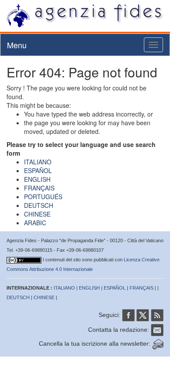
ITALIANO (37, 161)
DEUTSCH (38, 205)
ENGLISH (37, 179)
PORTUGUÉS (43, 196)
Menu (17, 44)
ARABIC (35, 222)
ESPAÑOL (38, 170)
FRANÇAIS (39, 188)
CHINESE (37, 214)
